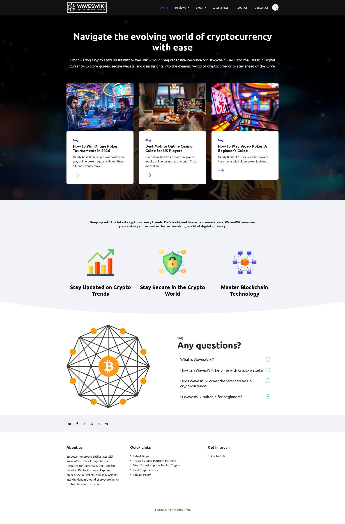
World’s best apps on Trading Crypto (156, 465)
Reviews (180, 7)
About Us (241, 7)
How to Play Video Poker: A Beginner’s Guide (242, 148)
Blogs (199, 7)
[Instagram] (92, 424)
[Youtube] (69, 424)
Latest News (220, 7)
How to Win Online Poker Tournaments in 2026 (95, 148)
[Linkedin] (99, 424)
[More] (76, 175)
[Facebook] (77, 424)
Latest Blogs (141, 456)
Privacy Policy (142, 474)
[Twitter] (84, 424)
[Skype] (106, 424)
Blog (75, 140)
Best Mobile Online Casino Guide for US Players (169, 148)
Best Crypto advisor (145, 470)
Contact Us (261, 7)
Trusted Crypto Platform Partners (154, 460)
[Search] (275, 7)
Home (164, 7)
